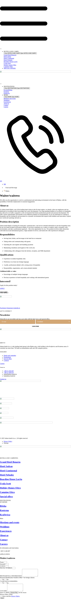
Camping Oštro (7, 492)
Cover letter (3, 591)
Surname (3, 564)
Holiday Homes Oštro (10, 488)
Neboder (8, 60)
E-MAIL (2, 566)
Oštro (10, 65)
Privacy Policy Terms (6, 594)
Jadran (7, 56)
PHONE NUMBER (6, 568)
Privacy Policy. (15, 596)
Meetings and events (10, 98)
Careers (6, 107)
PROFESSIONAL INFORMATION (11, 576)
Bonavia (10, 55)
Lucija (10, 61)
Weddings (7, 100)
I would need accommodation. (9, 581)
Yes (7, 579)
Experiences (7, 102)
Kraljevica (7, 93)
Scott (7, 63)
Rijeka (8, 90)
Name (2, 562)
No (3, 579)
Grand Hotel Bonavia (10, 462)
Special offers (6, 496)
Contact (6, 105)
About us (6, 103)
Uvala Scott (5, 483)
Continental (9, 58)
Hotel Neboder (7, 475)
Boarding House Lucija (11, 479)
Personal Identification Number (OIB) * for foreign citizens (17, 577)
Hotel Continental (8, 470)
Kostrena (6, 91)
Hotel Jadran (6, 466)
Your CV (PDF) (5, 592)
